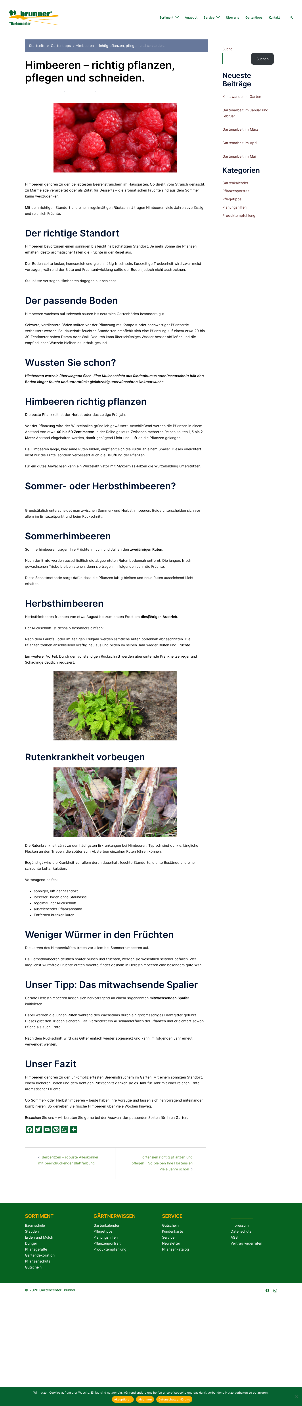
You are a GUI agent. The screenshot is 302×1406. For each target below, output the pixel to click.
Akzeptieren (123, 1399)
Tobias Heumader (47, 91)
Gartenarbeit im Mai (239, 156)
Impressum (240, 1225)
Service (209, 17)
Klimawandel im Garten (241, 96)
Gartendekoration (40, 1255)
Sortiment (166, 17)
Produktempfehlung (238, 215)
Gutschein (33, 1267)
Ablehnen (145, 1399)
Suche (227, 49)
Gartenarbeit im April (240, 143)
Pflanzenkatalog (175, 1249)
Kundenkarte (172, 1231)
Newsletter (171, 1243)
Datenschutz (241, 1231)
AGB (234, 1237)
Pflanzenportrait (114, 91)
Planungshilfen (234, 207)
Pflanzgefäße (36, 1249)
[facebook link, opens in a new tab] (267, 1290)
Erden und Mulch (39, 1237)
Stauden (32, 1231)
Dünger (31, 1243)
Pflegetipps (142, 91)
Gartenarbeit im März (240, 129)
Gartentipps (254, 17)
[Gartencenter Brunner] (34, 17)
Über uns (232, 17)
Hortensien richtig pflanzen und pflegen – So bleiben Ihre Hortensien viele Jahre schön (162, 1163)
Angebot (191, 17)
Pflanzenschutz (37, 1261)
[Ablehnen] (296, 1396)
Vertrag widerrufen (246, 1243)
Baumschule (35, 1225)
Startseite (37, 45)
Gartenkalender (235, 183)
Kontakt (274, 17)
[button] (291, 17)
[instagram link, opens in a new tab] (275, 1290)
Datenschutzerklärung (174, 1399)
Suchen (262, 59)
